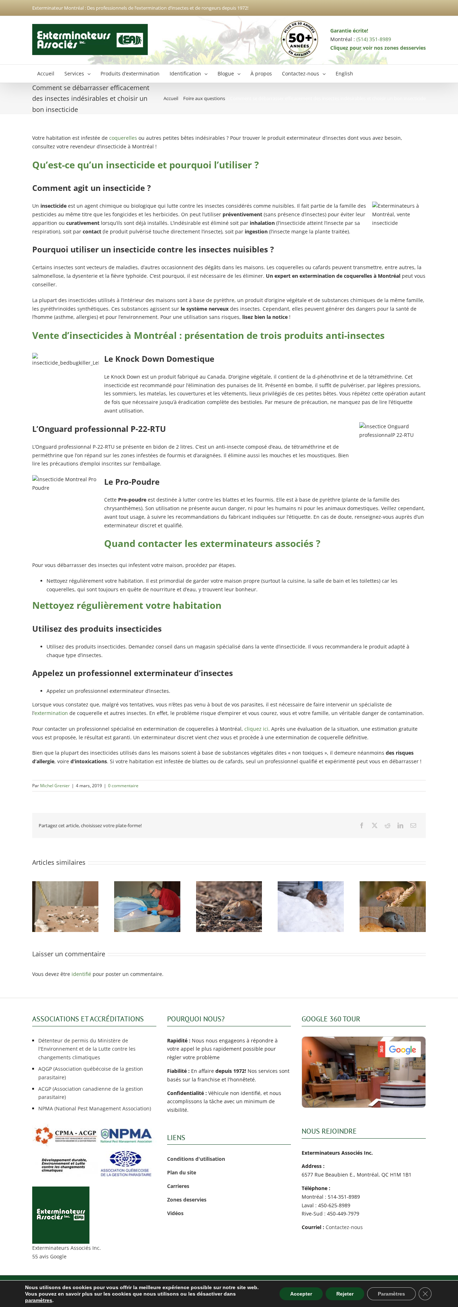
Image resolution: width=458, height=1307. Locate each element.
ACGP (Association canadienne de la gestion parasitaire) (90, 1093)
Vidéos (175, 1213)
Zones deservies (186, 1199)
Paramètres (391, 1294)
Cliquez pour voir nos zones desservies (378, 47)
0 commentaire (123, 786)
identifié (81, 974)
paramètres (38, 1300)
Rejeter (345, 1294)
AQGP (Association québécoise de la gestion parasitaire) (90, 1073)
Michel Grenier (55, 786)
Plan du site (181, 1172)
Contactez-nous (344, 1227)
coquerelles (123, 137)
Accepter (301, 1294)
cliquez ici (256, 728)
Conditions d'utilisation (196, 1158)
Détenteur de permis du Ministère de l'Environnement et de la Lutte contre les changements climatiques (87, 1049)
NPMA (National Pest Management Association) (94, 1108)
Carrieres (178, 1186)
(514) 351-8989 (373, 39)
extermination (51, 713)
